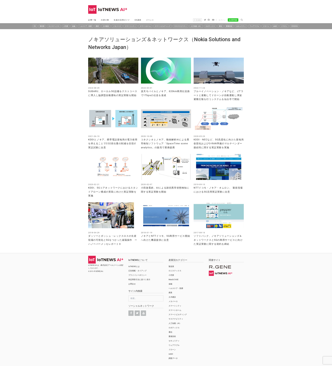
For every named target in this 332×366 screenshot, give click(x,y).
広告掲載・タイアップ (137, 271)
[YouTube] (143, 313)
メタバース (117, 26)
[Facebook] (131, 313)
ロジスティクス (54, 26)
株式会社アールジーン (109, 265)
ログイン (222, 20)
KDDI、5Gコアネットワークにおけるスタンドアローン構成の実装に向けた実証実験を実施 (113, 191)
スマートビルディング (162, 26)
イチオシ (284, 26)
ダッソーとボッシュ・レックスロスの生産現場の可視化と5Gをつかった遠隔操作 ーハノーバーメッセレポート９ (112, 240)
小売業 (65, 26)
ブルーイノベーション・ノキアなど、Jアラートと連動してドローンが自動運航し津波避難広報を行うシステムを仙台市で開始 (218, 95)
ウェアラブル (254, 26)
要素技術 (229, 26)
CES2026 (294, 26)
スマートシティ (130, 26)
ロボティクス (210, 26)
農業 (97, 26)
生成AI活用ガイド (122, 20)
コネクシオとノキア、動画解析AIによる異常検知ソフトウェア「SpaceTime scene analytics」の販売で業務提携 (165, 143)
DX (35, 26)
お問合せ (132, 284)
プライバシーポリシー (137, 275)
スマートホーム (145, 26)
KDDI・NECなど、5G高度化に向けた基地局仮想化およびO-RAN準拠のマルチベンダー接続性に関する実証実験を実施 (219, 143)
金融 (73, 26)
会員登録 (233, 20)
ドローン (266, 26)
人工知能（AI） (196, 26)
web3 (275, 26)
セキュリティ (241, 26)
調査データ (173, 358)
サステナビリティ (180, 26)
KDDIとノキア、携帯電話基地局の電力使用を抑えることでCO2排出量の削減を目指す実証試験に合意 (112, 143)
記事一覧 (92, 20)
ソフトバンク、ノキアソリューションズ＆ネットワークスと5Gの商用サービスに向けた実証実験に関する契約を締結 (218, 240)
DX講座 (138, 20)
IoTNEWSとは (134, 266)
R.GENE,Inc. (99, 271)
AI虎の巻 (105, 20)
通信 (220, 26)
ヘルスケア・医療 (85, 26)
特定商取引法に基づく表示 (139, 279)
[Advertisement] (196, 10)
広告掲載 (197, 20)
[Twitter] (137, 313)
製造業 (42, 26)
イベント (150, 20)
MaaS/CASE (173, 279)
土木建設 (106, 26)
